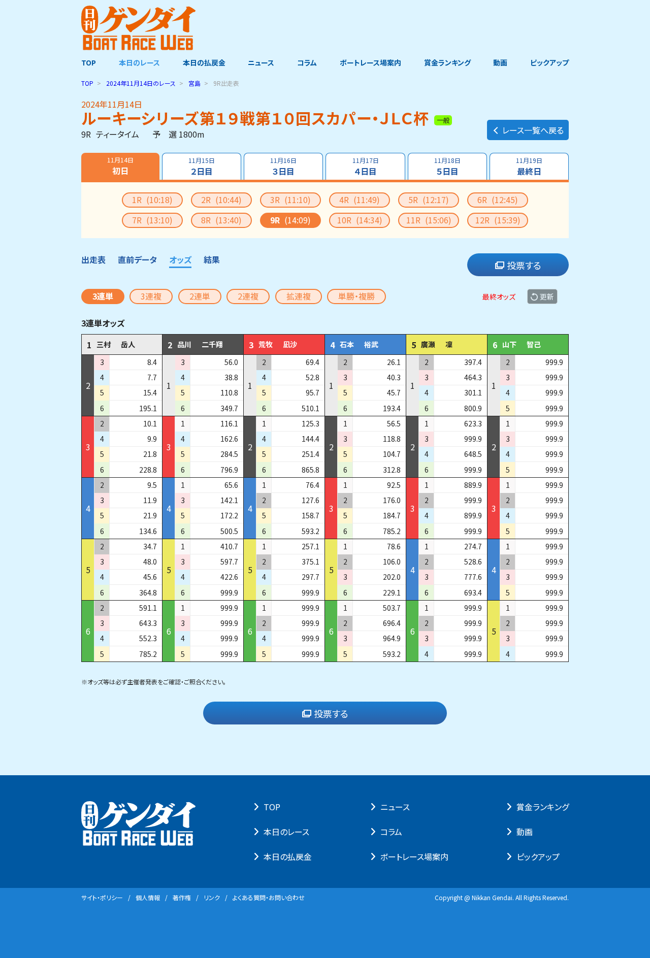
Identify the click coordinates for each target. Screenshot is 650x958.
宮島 (194, 83)
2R (221, 199)
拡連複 (298, 296)
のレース (141, 83)
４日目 (365, 166)
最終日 (529, 166)
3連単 (102, 296)
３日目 (283, 166)
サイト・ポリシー (102, 897)
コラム (307, 62)
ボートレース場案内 (370, 62)
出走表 (93, 259)
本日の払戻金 (204, 62)
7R (152, 220)
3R (290, 199)
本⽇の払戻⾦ (288, 856)
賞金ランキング (447, 62)
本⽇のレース (286, 831)
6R (497, 199)
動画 (500, 62)
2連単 (199, 296)
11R (428, 220)
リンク (212, 897)
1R (152, 199)
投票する (524, 265)
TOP (88, 62)
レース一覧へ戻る (533, 130)
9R (290, 220)
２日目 (201, 166)
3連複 (151, 296)
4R (359, 199)
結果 (212, 259)
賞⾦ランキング (542, 807)
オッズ (180, 259)
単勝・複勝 (356, 296)
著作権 (182, 897)
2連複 (248, 296)
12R (498, 220)
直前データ (137, 259)
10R (359, 220)
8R (221, 220)
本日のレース (139, 62)
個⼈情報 (148, 897)
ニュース (261, 62)
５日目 (447, 166)
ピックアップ (549, 62)
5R (428, 199)
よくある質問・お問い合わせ (269, 897)
